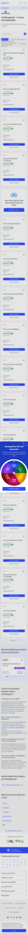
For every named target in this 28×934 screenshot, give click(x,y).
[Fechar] (25, 443)
